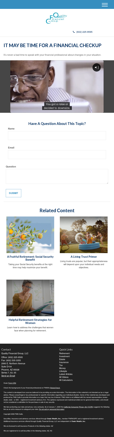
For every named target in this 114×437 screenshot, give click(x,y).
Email (11, 147)
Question (11, 166)
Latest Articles (65, 374)
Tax (61, 365)
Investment (64, 356)
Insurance (64, 362)
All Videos (63, 377)
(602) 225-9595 (84, 31)
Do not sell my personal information (51, 409)
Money (62, 368)
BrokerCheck (55, 387)
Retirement (64, 353)
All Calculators (66, 379)
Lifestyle (63, 371)
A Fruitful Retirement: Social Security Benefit (30, 258)
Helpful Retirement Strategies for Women (30, 321)
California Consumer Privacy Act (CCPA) (78, 407)
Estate (62, 359)
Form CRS (12, 383)
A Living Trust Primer (84, 256)
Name (11, 128)
